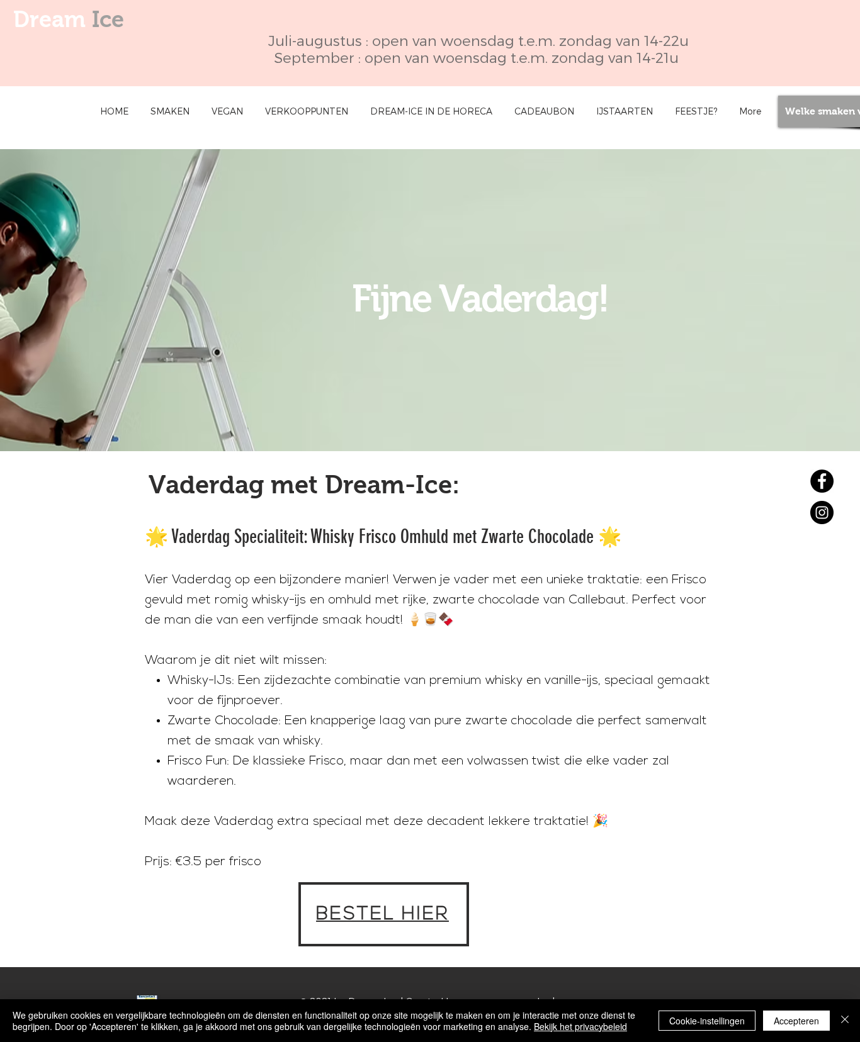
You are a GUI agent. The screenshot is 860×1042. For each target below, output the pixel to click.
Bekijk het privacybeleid (580, 1026)
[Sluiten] (844, 1020)
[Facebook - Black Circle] (822, 481)
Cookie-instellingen (707, 1020)
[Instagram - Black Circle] (822, 512)
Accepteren (796, 1020)
